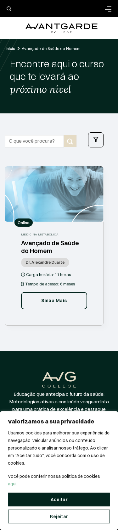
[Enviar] (70, 141)
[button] (107, 8)
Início (10, 48)
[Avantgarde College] (61, 28)
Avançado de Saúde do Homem (51, 48)
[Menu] (96, 139)
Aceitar (59, 499)
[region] (59, 470)
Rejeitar (59, 516)
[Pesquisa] (9, 8)
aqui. (12, 484)
